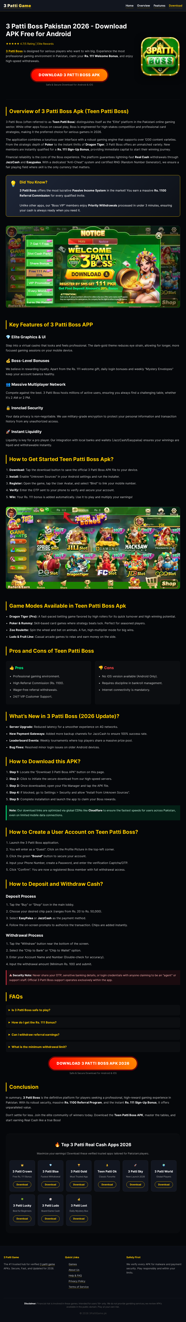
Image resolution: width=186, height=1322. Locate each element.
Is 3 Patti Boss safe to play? (31, 1010)
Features (159, 5)
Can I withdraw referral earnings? (35, 1034)
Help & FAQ (75, 1275)
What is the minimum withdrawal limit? (39, 1047)
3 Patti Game (17, 5)
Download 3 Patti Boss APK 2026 (93, 1063)
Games (73, 1264)
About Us (74, 1269)
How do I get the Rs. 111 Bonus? (34, 1022)
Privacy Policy (77, 1281)
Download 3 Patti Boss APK (69, 75)
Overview (143, 5)
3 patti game (47, 1264)
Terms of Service (79, 1286)
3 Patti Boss (14, 51)
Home (130, 5)
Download (175, 5)
